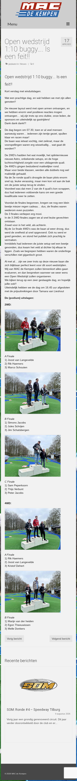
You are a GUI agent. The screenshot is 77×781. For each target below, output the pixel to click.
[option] (38, 706)
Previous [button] (8, 708)
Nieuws (23, 64)
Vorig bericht (14, 638)
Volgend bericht (61, 638)
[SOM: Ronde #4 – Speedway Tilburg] (38, 685)
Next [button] (69, 708)
